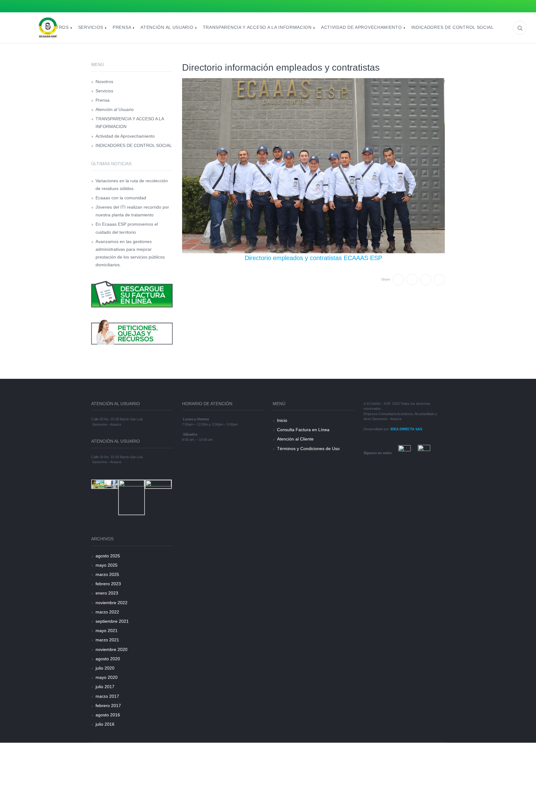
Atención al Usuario (115, 109)
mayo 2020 (107, 677)
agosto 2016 (108, 714)
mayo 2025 (107, 565)
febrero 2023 (108, 583)
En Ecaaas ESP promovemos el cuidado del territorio (127, 228)
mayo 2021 (107, 630)
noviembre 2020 (111, 649)
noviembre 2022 (111, 602)
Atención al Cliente (295, 438)
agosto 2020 (108, 658)
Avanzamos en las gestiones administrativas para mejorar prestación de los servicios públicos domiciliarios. (130, 253)
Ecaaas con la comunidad (121, 197)
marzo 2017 (107, 696)
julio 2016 (105, 724)
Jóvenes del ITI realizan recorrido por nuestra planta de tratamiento (132, 211)
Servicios (104, 90)
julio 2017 (105, 686)
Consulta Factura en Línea (303, 429)
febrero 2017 (108, 705)
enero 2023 (107, 593)
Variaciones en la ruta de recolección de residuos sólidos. (132, 184)
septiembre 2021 (112, 621)
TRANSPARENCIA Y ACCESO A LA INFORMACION (130, 122)
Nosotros (104, 81)
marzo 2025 (107, 574)
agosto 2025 (108, 555)
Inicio (282, 420)
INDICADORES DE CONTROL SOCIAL (134, 145)
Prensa (102, 100)
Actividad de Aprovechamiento (125, 136)
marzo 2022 (107, 611)
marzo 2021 (107, 639)
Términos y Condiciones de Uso (308, 448)
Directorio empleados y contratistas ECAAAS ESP (313, 257)
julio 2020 (105, 668)
